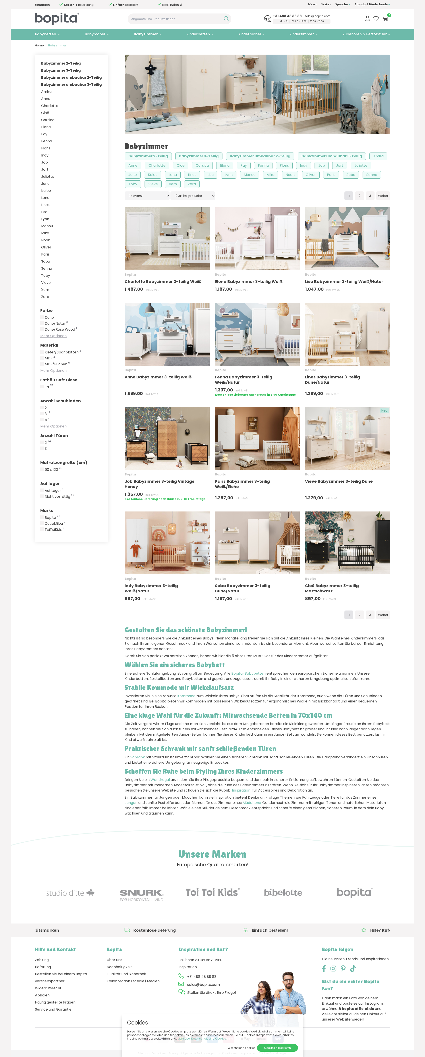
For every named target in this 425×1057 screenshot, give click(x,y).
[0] (385, 18)
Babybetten (45, 34)
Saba (45, 261)
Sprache (341, 4)
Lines (45, 204)
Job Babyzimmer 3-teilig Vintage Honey (160, 484)
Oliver (46, 247)
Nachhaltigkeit (119, 966)
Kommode (186, 695)
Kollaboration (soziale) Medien (133, 981)
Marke (47, 510)
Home (39, 45)
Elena (46, 127)
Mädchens (252, 802)
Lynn (45, 218)
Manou (47, 226)
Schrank (137, 757)
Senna (46, 268)
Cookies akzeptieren (277, 1048)
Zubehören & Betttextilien (365, 34)
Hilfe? (105, 5)
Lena (45, 197)
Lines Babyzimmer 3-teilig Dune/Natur (332, 379)
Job (44, 162)
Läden (312, 4)
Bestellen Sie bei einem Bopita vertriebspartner (61, 977)
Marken (326, 4)
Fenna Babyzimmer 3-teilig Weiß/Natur (243, 379)
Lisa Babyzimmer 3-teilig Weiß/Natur (344, 281)
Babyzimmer (146, 34)
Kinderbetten (198, 34)
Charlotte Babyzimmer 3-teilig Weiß (163, 281)
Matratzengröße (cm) (63, 462)
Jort (44, 169)
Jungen (131, 802)
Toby (45, 275)
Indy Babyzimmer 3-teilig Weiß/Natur (151, 588)
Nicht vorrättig (59, 496)
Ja (49, 387)
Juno (45, 183)
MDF (50, 358)
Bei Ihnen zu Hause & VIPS (200, 959)
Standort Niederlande (371, 4)
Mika (45, 233)
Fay (44, 134)
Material (49, 345)
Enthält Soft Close (58, 380)
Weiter (383, 196)
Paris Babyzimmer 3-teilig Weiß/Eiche (242, 484)
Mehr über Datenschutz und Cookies (202, 1038)
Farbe (46, 310)
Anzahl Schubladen (60, 401)
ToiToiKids (54, 529)
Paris (45, 254)
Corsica (47, 119)
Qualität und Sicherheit (126, 974)
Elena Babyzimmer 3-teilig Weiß (249, 281)
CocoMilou (55, 523)
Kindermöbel (249, 34)
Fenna (46, 141)
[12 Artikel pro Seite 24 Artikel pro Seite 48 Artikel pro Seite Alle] (192, 195)
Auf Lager (54, 490)
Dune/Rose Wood (61, 329)
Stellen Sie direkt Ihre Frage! (211, 992)
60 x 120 (53, 469)
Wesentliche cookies (241, 1048)
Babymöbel (95, 34)
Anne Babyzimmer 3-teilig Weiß (158, 377)
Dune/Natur (56, 323)
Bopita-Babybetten (248, 673)
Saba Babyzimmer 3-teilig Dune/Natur (242, 588)
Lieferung (43, 966)
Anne (45, 98)
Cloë (45, 112)
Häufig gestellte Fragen (55, 1002)
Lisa (44, 211)
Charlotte (49, 105)
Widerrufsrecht (48, 988)
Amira (46, 91)
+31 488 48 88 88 (287, 16)
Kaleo (46, 190)
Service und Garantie (53, 1009)
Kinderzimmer (302, 34)
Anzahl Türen (54, 435)
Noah (45, 240)
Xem (45, 289)
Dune (50, 317)
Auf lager (50, 483)
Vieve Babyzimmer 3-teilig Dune (339, 481)
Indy (44, 155)
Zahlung (42, 959)
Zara (45, 296)
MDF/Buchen (57, 364)
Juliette (47, 176)
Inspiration (241, 790)
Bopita (52, 517)
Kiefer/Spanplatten (63, 352)
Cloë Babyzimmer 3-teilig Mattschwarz (332, 588)
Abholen (42, 995)
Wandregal (160, 779)
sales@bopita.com (317, 16)
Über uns (114, 959)
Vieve (46, 282)
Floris (45, 148)
